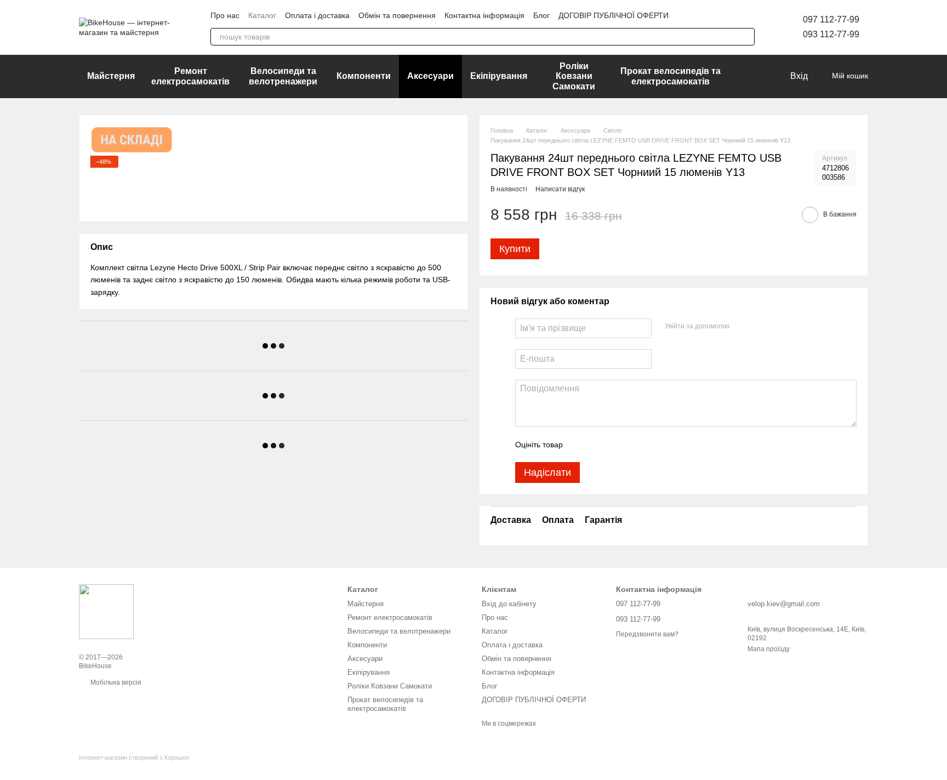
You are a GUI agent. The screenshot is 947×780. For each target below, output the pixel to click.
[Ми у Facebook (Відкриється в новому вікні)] (684, 15)
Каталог (262, 15)
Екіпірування (498, 76)
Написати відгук (560, 189)
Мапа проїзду (769, 649)
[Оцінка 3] (616, 444)
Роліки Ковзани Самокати (573, 76)
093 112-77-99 (831, 34)
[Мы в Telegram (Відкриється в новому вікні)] (710, 15)
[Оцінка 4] (633, 444)
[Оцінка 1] (581, 444)
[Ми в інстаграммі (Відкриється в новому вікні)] (697, 15)
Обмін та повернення (397, 15)
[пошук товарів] (746, 36)
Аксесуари (430, 76)
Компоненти (363, 76)
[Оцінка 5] (651, 444)
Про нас (224, 15)
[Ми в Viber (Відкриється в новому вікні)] (723, 15)
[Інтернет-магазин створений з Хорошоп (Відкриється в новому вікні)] (134, 767)
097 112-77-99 (831, 19)
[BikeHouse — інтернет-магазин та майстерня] (106, 611)
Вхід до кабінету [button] (509, 604)
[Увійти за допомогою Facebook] (741, 326)
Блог (541, 15)
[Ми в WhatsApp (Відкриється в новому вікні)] (736, 15)
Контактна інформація (484, 15)
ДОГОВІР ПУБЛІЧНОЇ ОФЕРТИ (613, 15)
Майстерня (111, 76)
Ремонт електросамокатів (190, 76)
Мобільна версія (115, 682)
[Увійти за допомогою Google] (759, 326)
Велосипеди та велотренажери (283, 76)
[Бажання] (758, 76)
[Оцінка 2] (598, 444)
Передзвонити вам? (647, 634)
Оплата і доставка (317, 15)
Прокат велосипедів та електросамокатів (670, 76)
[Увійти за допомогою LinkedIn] (776, 326)
